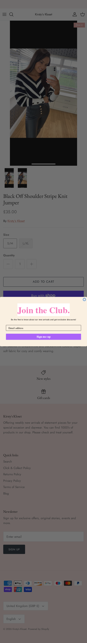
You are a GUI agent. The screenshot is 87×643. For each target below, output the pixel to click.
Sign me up (44, 336)
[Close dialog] (84, 299)
